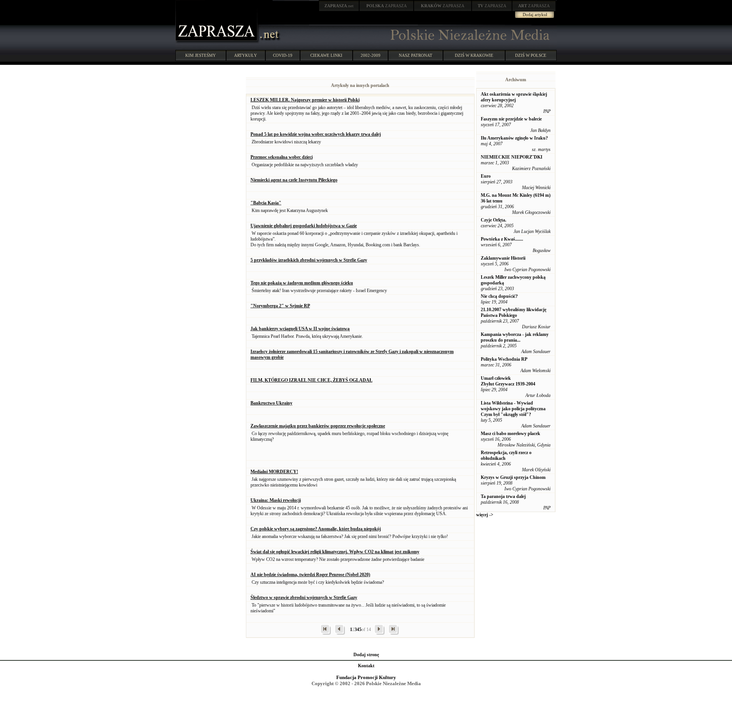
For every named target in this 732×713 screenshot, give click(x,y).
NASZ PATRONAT (415, 55)
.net (338, 5)
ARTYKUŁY (245, 55)
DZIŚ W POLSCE (530, 55)
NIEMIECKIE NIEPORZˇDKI (512, 157)
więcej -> (484, 514)
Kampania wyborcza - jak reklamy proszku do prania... (515, 337)
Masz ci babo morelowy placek (510, 433)
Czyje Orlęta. (493, 220)
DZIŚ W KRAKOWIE (474, 55)
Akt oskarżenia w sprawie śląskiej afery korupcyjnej (514, 97)
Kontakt (366, 665)
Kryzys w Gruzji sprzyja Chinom (513, 477)
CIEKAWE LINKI (326, 55)
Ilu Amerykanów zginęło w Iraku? (514, 138)
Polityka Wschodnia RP (504, 359)
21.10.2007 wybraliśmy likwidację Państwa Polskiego (513, 312)
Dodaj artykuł (535, 14)
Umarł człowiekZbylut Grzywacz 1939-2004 (508, 381)
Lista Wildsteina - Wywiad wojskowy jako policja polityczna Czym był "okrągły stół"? (513, 408)
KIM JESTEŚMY (200, 55)
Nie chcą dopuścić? (499, 296)
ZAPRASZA (386, 5)
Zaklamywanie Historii (503, 258)
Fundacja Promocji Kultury (366, 677)
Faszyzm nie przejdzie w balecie (511, 119)
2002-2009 (370, 55)
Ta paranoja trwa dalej (503, 496)
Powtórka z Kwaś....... (502, 239)
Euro (486, 176)
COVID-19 (282, 55)
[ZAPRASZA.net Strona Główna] (217, 42)
